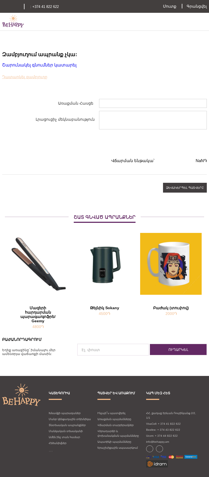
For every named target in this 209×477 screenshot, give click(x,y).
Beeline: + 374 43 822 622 (163, 429)
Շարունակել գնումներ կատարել (39, 65)
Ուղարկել (178, 350)
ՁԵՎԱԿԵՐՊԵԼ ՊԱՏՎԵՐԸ (185, 187)
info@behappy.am (157, 441)
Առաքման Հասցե (75, 103)
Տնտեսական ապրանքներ (67, 425)
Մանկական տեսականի (66, 431)
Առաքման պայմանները (114, 419)
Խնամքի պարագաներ (65, 413)
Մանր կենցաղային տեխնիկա (70, 419)
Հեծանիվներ (57, 443)
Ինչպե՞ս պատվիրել (111, 413)
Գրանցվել (197, 6)
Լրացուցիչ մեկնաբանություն (65, 119)
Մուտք (169, 6)
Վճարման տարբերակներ (115, 425)
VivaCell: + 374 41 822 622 (163, 423)
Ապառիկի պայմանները (114, 441)
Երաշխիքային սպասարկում (117, 447)
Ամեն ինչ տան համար (64, 437)
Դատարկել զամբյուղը (24, 77)
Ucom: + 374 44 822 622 (162, 435)
